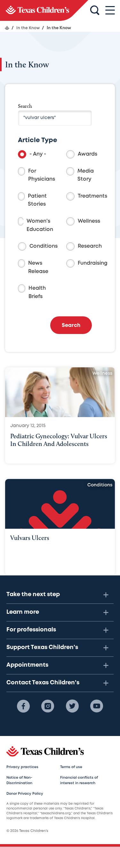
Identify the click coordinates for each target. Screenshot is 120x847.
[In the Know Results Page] (44, 10)
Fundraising (93, 263)
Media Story (85, 175)
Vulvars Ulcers (29, 538)
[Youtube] (96, 706)
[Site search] (95, 10)
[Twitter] (72, 706)
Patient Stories (37, 200)
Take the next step (33, 594)
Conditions (43, 246)
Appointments (27, 665)
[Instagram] (47, 706)
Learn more (22, 612)
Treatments (92, 196)
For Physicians (41, 175)
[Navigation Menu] (110, 10)
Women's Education (40, 225)
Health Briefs (37, 292)
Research (90, 246)
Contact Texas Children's (42, 682)
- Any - (37, 154)
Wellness (89, 221)
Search (25, 106)
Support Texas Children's (42, 647)
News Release (38, 267)
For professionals (31, 629)
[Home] (7, 27)
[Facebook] (23, 706)
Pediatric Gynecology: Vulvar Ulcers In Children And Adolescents (58, 440)
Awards (87, 154)
